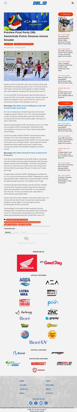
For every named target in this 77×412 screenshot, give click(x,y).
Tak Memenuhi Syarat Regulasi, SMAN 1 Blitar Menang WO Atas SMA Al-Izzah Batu (64, 40)
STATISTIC (50, 393)
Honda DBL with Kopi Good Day (17, 219)
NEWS (22, 393)
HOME (22, 381)
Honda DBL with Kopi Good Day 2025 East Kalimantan (22, 222)
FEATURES (50, 385)
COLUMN (23, 385)
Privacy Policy (34, 411)
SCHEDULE (24, 389)
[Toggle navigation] (5, 3)
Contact (41, 411)
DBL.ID (13, 407)
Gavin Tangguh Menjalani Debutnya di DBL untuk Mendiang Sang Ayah (65, 66)
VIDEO (48, 381)
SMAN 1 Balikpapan (24, 224)
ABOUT (48, 389)
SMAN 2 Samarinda (10, 224)
